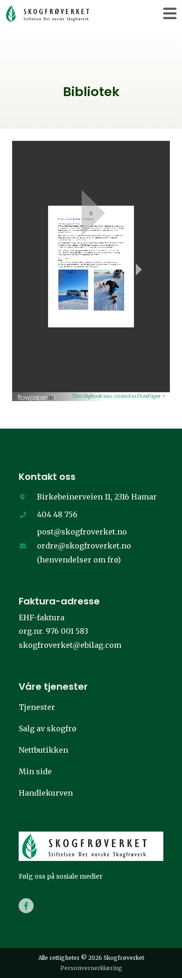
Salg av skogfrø (48, 728)
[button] (170, 13)
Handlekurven (46, 793)
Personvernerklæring (91, 967)
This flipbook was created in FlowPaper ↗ (118, 396)
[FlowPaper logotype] (36, 394)
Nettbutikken (43, 750)
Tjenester (37, 707)
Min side (35, 771)
